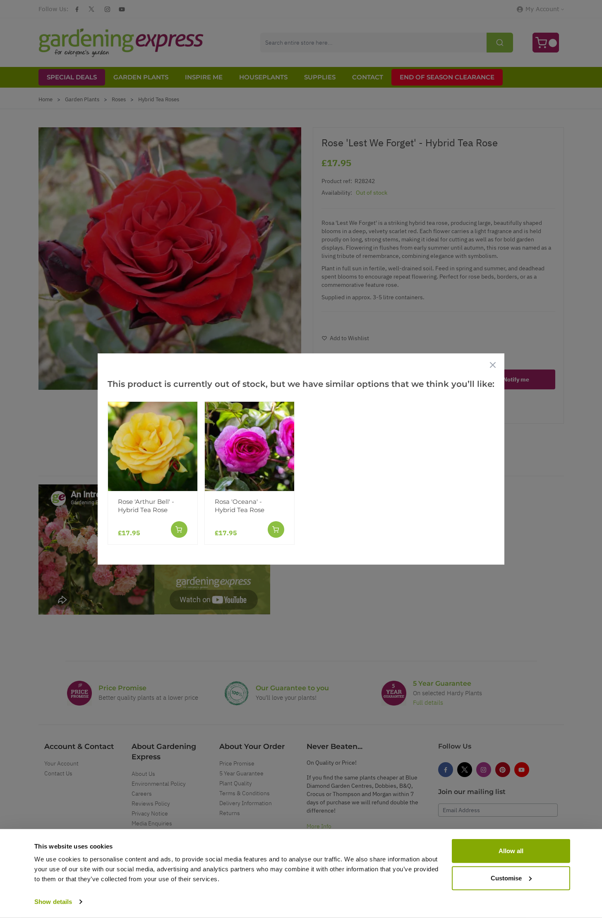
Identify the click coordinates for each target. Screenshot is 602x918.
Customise (506, 877)
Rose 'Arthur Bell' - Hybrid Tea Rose (146, 506)
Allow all (511, 850)
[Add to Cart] (179, 529)
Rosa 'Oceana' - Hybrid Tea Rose (239, 506)
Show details (53, 901)
